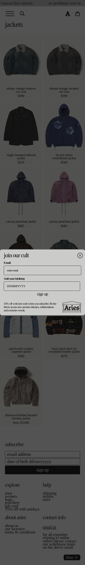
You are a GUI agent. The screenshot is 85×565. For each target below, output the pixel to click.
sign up (42, 294)
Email (7, 262)
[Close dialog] (80, 255)
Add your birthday (14, 278)
